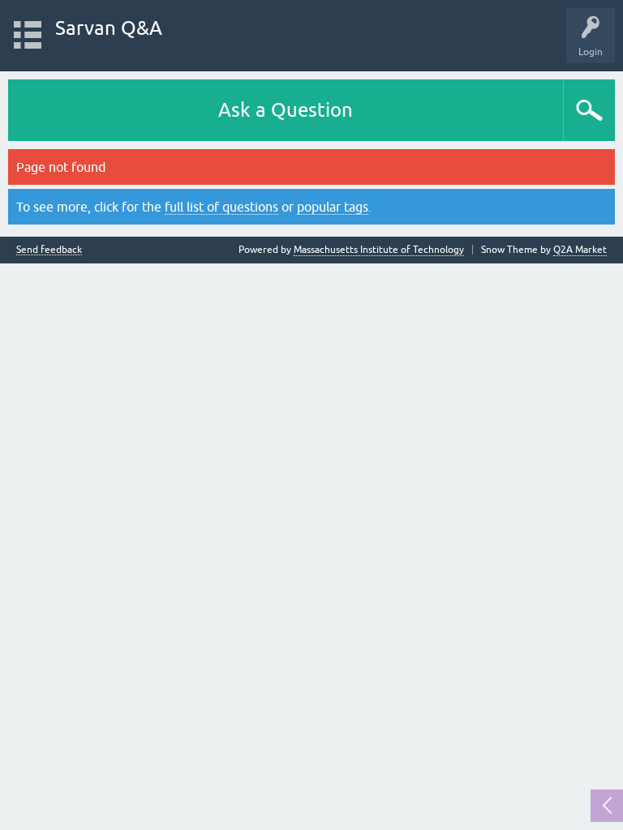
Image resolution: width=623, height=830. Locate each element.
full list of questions (221, 206)
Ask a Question (285, 110)
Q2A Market (580, 249)
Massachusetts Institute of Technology (379, 249)
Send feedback (49, 250)
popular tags (332, 206)
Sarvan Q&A (108, 28)
